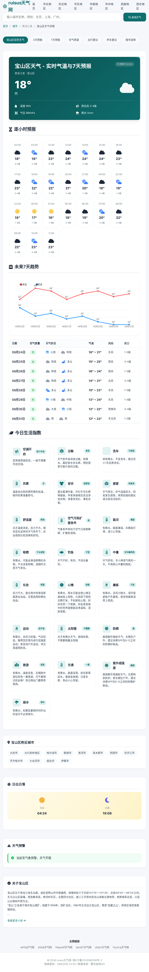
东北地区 (63, 6)
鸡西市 (114, 752)
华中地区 (109, 6)
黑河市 (82, 752)
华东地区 (78, 6)
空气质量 (74, 39)
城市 (15, 26)
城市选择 (131, 39)
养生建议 (112, 39)
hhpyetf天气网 (63, 947)
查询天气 (136, 17)
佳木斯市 (98, 752)
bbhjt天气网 (45, 947)
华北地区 (47, 6)
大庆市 (14, 752)
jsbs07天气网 (83, 947)
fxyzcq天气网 (121, 947)
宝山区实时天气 (15, 39)
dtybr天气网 (102, 947)
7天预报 (55, 39)
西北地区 (140, 6)
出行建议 (93, 39)
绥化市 (50, 760)
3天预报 (37, 39)
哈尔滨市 (52, 752)
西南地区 (125, 6)
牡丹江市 (129, 752)
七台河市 (35, 760)
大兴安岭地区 (32, 752)
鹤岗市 (67, 752)
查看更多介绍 (15, 920)
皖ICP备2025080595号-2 (87, 960)
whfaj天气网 (27, 947)
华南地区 (94, 6)
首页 (33, 6)
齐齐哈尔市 (16, 760)
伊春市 (65, 760)
